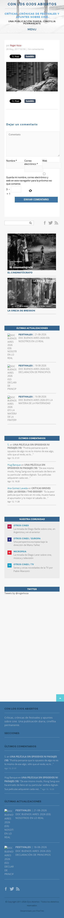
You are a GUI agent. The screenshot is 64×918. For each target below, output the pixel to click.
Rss (57, 223)
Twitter (50, 223)
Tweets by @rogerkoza (16, 593)
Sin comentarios (36, 49)
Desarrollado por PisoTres (32, 910)
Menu (32, 29)
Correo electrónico (31, 162)
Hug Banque (14, 464)
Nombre (11, 160)
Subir (60, 698)
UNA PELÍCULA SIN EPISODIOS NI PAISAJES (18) (26, 466)
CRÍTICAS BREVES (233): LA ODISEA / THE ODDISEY (28, 490)
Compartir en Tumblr (30, 56)
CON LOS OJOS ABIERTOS (32, 4)
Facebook (45, 223)
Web (44, 160)
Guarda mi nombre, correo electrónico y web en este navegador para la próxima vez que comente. (29, 180)
